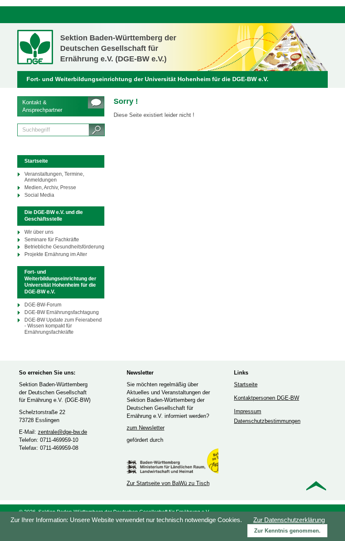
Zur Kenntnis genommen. (287, 531)
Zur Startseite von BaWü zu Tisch (168, 483)
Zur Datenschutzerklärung (289, 519)
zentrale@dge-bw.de (62, 432)
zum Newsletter (146, 428)
